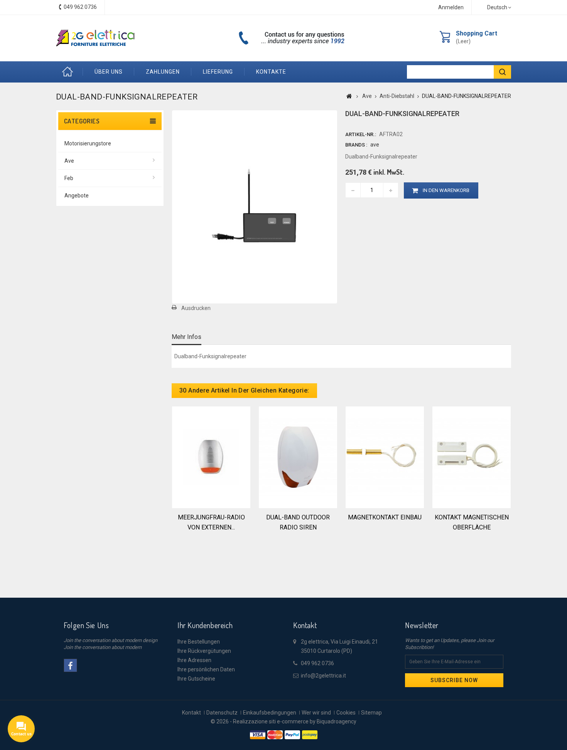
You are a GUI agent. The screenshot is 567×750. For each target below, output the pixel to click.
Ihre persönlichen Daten (206, 669)
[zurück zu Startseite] (349, 96)
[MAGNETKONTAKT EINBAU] (385, 456)
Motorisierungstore (87, 143)
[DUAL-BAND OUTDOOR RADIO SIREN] (298, 456)
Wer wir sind (316, 713)
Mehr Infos (186, 336)
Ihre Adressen (194, 660)
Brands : (356, 145)
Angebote (76, 195)
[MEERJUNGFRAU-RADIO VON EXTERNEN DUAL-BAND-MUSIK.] (211, 456)
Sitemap (371, 713)
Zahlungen (163, 72)
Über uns (108, 72)
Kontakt (191, 713)
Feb (68, 178)
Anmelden (451, 7)
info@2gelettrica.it (323, 675)
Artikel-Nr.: (360, 134)
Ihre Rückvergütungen (204, 651)
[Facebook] (70, 665)
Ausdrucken (196, 308)
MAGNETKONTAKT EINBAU (385, 517)
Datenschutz (222, 713)
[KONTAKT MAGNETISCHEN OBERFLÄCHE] (471, 456)
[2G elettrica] (95, 38)
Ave (69, 161)
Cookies (346, 713)
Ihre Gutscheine (196, 679)
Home (69, 72)
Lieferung (218, 72)
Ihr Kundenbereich (205, 625)
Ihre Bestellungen (198, 642)
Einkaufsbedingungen (269, 713)
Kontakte (271, 72)
